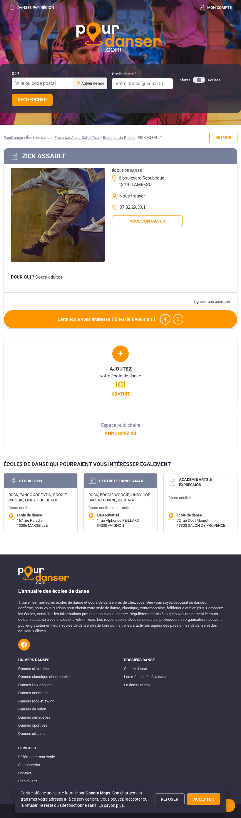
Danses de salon (32, 709)
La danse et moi (137, 685)
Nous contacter (147, 221)
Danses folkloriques (35, 685)
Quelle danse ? (124, 74)
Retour (223, 137)
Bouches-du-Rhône (119, 137)
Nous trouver (132, 196)
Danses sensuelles (34, 717)
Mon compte (219, 7)
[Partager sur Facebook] (165, 319)
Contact (24, 773)
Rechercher (32, 100)
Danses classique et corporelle (44, 676)
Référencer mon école (36, 757)
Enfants (184, 80)
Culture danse (135, 668)
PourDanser (13, 137)
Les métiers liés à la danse (146, 676)
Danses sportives (32, 725)
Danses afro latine (33, 668)
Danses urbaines (32, 733)
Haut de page (228, 805)
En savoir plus (111, 805)
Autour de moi (92, 83)
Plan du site (28, 781)
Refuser (169, 799)
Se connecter (29, 765)
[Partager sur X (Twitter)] (178, 319)
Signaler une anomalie (211, 301)
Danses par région (35, 7)
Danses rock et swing (36, 701)
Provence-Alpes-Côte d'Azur (77, 137)
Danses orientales (33, 693)
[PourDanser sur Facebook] (24, 645)
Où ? (15, 73)
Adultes (213, 80)
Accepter (203, 799)
